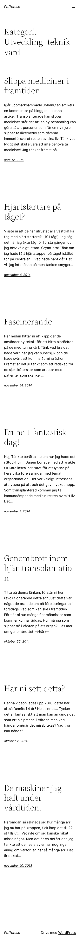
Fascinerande (28, 322)
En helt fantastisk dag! (35, 437)
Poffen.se (12, 7)
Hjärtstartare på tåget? (32, 211)
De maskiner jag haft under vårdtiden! (33, 798)
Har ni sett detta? (34, 688)
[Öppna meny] (73, 6)
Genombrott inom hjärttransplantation (38, 568)
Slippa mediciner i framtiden (36, 85)
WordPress (67, 933)
